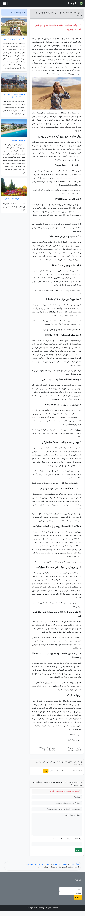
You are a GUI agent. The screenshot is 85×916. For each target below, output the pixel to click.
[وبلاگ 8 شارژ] (75, 3)
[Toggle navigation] (4, 3)
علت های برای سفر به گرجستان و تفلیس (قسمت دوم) (14, 95)
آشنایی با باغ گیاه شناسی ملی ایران (14, 199)
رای (46, 770)
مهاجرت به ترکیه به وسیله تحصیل (14, 39)
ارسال (78, 850)
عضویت (78, 897)
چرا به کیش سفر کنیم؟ (18, 140)
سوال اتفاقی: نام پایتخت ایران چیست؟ (67, 839)
